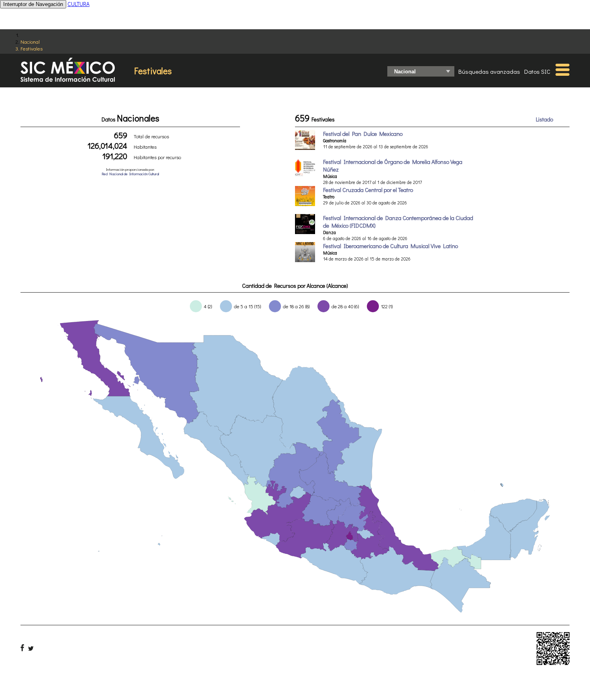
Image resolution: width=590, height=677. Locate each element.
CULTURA (78, 4)
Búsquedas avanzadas (489, 71)
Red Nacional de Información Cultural (130, 174)
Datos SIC (537, 71)
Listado (544, 119)
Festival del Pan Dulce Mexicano (363, 133)
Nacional (30, 41)
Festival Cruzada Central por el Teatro (368, 190)
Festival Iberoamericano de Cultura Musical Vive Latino (390, 246)
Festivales (31, 48)
